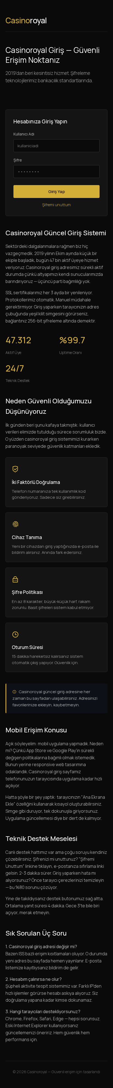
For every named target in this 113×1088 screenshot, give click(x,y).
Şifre (17, 160)
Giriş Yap (56, 191)
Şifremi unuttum (56, 204)
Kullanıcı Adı (23, 134)
